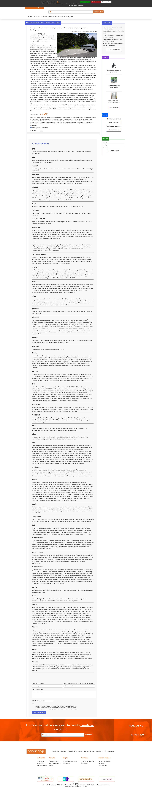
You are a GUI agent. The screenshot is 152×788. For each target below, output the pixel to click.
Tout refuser (96, 2)
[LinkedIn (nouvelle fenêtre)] (40, 114)
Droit (41, 130)
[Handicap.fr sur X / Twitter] (138, 735)
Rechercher (98, 12)
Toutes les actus (114, 50)
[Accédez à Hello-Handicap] (45, 779)
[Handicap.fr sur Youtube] (143, 735)
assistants (73, 707)
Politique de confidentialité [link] (76, 5)
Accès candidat (114, 122)
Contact (63, 751)
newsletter (87, 725)
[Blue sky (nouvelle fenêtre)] (45, 114)
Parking (105, 145)
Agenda (105, 143)
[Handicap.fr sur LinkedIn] (132, 735)
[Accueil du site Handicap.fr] (36, 751)
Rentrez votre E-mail (34, 735)
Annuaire (105, 147)
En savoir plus (114, 151)
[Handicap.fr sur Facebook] (134, 735)
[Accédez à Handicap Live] (86, 779)
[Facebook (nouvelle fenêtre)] (43, 114)
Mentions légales (89, 751)
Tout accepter (85, 2)
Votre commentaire (38, 690)
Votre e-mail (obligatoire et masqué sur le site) (78, 683)
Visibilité (34, 701)
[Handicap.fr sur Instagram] (141, 735)
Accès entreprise (114, 130)
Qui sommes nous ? (109, 751)
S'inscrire (88, 735)
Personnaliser (106, 2)
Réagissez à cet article (41, 128)
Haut (108, 785)
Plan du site (55, 751)
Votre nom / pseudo (38, 683)
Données (98, 751)
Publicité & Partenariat (75, 751)
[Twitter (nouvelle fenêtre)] (47, 114)
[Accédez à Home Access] (107, 779)
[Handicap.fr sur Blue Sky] (136, 735)
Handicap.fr (83, 785)
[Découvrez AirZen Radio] (66, 779)
